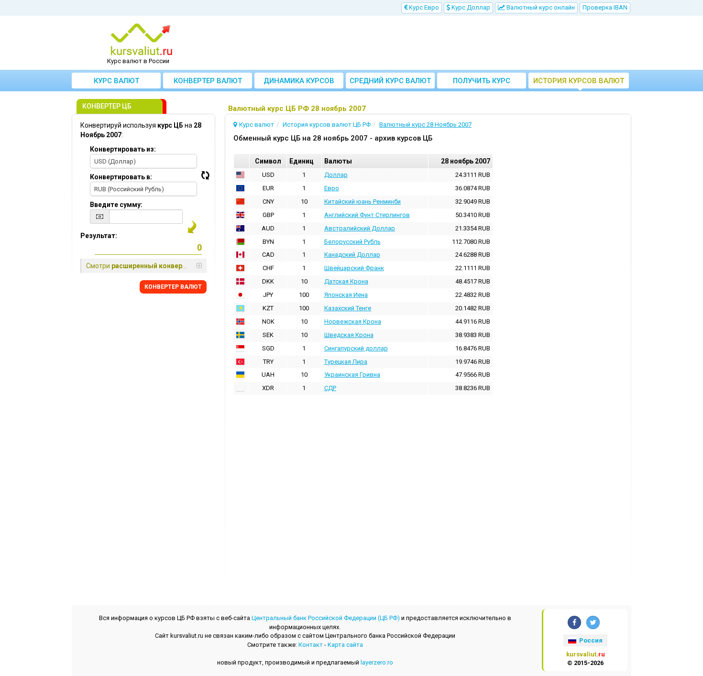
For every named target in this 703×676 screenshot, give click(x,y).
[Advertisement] (422, 43)
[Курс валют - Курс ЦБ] (141, 40)
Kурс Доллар (470, 7)
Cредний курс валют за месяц (390, 82)
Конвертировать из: (123, 149)
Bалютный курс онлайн (540, 7)
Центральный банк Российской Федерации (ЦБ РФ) (326, 617)
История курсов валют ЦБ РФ (578, 82)
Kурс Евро (423, 7)
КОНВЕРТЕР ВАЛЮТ (173, 286)
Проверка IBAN (604, 7)
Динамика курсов (299, 80)
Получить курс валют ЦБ (481, 82)
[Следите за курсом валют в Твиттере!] (593, 622)
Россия (590, 640)
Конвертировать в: (121, 177)
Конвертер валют (208, 80)
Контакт (310, 644)
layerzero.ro (377, 662)
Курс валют (116, 80)
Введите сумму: (116, 204)
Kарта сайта (345, 644)
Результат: (98, 236)
